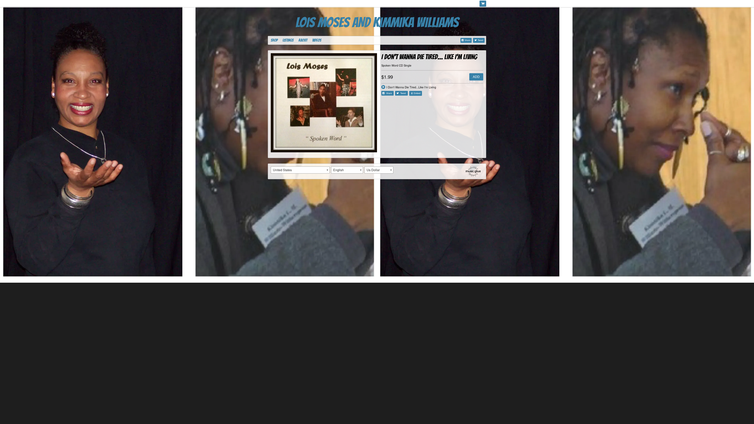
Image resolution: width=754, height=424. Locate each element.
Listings (288, 40)
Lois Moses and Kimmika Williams (377, 22)
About (302, 40)
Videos (316, 40)
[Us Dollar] (378, 170)
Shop (274, 40)
